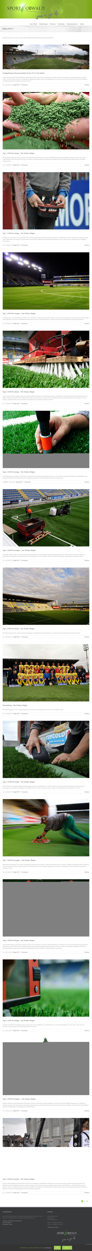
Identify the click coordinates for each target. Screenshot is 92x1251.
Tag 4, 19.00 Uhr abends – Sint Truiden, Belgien (19, 940)
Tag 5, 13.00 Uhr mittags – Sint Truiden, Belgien (19, 782)
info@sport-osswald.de (53, 1227)
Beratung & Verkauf (7, 1224)
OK (57, 1247)
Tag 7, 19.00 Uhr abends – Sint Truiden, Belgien (19, 153)
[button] (86, 24)
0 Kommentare (24, 85)
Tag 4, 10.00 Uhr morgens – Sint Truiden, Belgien (19, 1099)
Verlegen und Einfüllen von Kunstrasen (12, 1220)
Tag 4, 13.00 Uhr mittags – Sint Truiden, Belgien (19, 1020)
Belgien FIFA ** (16, 85)
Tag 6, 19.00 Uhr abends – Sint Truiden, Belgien (19, 392)
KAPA (6, 482)
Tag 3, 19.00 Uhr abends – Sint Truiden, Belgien (19, 1179)
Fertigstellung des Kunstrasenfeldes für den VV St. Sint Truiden (24, 73)
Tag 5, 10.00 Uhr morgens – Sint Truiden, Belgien (19, 860)
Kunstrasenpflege (7, 1222)
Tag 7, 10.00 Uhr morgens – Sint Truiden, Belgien (19, 313)
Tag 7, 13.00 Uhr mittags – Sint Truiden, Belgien (19, 233)
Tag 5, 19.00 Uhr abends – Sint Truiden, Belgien (19, 629)
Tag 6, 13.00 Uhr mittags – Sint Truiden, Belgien (19, 472)
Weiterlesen (86, 85)
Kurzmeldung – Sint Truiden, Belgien (15, 705)
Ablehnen (67, 1247)
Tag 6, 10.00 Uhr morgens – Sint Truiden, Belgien (19, 550)
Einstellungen (48, 1247)
